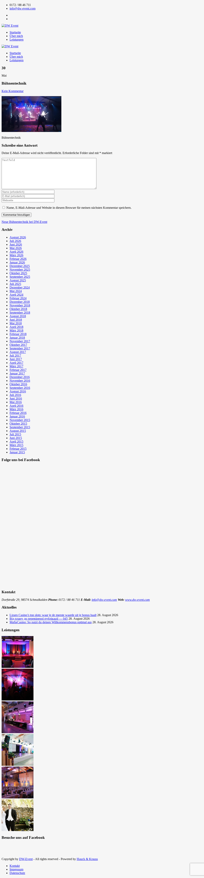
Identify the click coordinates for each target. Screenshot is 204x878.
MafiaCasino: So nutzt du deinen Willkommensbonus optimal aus (51, 622)
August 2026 (18, 237)
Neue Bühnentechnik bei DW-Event (24, 221)
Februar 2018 (18, 334)
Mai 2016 (16, 402)
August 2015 (18, 430)
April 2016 (16, 405)
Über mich (16, 36)
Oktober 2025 (18, 273)
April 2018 (16, 327)
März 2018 (16, 330)
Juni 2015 (16, 438)
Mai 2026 (16, 248)
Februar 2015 (18, 448)
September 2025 (20, 276)
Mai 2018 (16, 323)
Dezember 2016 (20, 377)
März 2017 (16, 366)
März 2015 (16, 445)
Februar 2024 (18, 298)
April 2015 (16, 441)
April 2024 (16, 294)
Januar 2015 (17, 452)
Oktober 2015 (18, 423)
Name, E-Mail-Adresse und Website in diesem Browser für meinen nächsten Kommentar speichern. (68, 207)
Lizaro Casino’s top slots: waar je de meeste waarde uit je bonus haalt (53, 615)
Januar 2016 (17, 416)
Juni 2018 (16, 319)
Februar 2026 (18, 258)
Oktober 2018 (18, 309)
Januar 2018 (17, 337)
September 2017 (20, 348)
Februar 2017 (18, 370)
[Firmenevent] (17, 797)
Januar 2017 (17, 373)
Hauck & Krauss (87, 859)
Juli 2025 (15, 284)
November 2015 (20, 420)
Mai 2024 (16, 291)
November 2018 (20, 305)
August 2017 (18, 352)
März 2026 (16, 255)
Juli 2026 (15, 241)
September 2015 (20, 427)
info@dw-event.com (22, 8)
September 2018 (20, 312)
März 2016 (16, 409)
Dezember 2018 (20, 301)
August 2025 (18, 280)
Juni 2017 (16, 359)
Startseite (15, 32)
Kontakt (15, 865)
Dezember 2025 (20, 266)
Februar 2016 (18, 413)
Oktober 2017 (18, 344)
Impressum (16, 869)
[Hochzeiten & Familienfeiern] (17, 830)
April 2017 (16, 362)
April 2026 (16, 251)
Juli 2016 (15, 395)
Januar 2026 (17, 262)
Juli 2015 (15, 434)
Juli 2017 (15, 355)
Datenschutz (17, 873)
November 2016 (20, 380)
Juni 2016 (16, 398)
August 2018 (18, 316)
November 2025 (20, 269)
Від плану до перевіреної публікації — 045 (39, 618)
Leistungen (17, 39)
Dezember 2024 (20, 287)
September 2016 (20, 387)
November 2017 (20, 341)
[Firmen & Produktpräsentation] (17, 732)
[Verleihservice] (17, 666)
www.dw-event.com (137, 599)
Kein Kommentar (13, 91)
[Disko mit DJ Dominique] (17, 699)
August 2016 (18, 391)
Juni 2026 (16, 244)
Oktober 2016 (18, 384)
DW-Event (26, 859)
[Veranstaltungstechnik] (17, 764)
